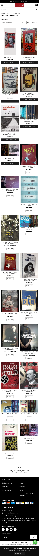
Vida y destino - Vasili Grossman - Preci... (10, 157)
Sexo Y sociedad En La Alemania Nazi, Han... (29, 56)
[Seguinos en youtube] (11, 529)
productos (5, 486)
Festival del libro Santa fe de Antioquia (28, 494)
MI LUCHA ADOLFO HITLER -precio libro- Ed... (10, 56)
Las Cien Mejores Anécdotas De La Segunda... (10, 95)
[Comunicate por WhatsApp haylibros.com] (35, 542)
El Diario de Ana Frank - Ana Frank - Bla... (29, 437)
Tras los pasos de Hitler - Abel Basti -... (10, 391)
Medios (22, 490)
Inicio (3, 13)
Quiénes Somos (7, 483)
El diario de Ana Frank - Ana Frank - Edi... (10, 314)
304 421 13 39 (8, 510)
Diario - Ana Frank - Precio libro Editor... (10, 414)
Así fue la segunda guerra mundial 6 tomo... (29, 120)
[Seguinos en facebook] (7, 529)
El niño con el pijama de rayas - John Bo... (29, 205)
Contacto (22, 486)
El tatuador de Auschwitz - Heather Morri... (29, 352)
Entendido (19, 553)
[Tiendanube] (19, 543)
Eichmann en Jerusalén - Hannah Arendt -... (10, 243)
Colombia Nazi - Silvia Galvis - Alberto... (29, 166)
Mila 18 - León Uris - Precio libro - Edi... (29, 414)
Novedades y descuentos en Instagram (19, 1)
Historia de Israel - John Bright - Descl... (29, 313)
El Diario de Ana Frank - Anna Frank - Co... (29, 280)
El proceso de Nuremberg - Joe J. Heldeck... (10, 452)
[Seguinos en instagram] (3, 529)
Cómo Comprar (7, 490)
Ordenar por (4, 19)
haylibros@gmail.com (11, 513)
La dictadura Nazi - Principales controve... (10, 134)
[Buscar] (37, 9)
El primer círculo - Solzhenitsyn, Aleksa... (29, 94)
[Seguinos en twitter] (15, 529)
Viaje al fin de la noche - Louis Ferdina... (10, 190)
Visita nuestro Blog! (10, 516)
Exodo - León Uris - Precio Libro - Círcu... (29, 228)
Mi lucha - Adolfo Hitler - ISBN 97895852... (29, 391)
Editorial (4, 494)
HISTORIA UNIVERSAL (13, 13)
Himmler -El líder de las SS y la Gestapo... (10, 349)
